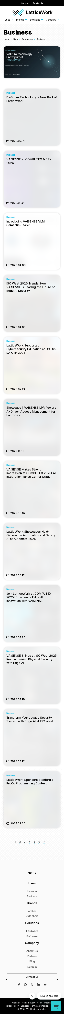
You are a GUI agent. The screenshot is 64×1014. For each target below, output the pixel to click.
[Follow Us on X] (32, 985)
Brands (20, 19)
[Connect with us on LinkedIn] (39, 985)
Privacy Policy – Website (40, 1003)
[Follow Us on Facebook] (19, 985)
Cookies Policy (19, 1003)
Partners (32, 956)
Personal (32, 891)
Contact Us (32, 976)
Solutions (35, 19)
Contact (32, 966)
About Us (32, 950)
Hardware (32, 931)
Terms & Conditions (40, 1006)
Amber (32, 911)
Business (32, 896)
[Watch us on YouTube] (45, 985)
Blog (32, 961)
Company (51, 19)
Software (32, 936)
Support (25, 3)
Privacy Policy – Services (17, 1006)
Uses (7, 19)
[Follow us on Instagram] (25, 985)
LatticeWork (39, 12)
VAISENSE (32, 916)
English (36, 3)
